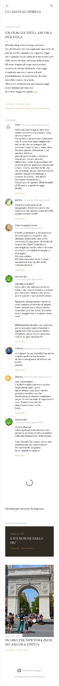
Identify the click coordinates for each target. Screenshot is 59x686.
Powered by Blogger (32, 670)
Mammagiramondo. (26, 225)
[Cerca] (52, 5)
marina (19, 348)
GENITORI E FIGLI (23, 108)
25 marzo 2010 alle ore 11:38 (37, 348)
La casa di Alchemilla (23, 12)
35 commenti (27, 548)
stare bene (45, 108)
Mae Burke (40, 676)
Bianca (19, 376)
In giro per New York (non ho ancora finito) (28, 642)
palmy (18, 200)
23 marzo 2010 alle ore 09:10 (35, 125)
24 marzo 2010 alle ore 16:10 (36, 200)
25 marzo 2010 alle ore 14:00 (37, 377)
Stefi (17, 124)
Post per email (23, 104)
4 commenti (22, 650)
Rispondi (20, 193)
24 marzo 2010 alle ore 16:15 (29, 279)
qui (35, 91)
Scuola (36, 108)
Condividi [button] (9, 104)
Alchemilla (21, 276)
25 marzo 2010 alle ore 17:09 (29, 422)
